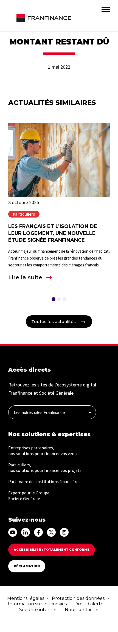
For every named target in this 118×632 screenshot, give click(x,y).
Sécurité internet (38, 609)
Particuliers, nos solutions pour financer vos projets (45, 467)
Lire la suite (25, 277)
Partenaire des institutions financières (44, 481)
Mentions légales (25, 598)
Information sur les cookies (37, 603)
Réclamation (27, 566)
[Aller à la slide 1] (53, 299)
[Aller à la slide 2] (59, 299)
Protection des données (78, 598)
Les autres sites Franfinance (39, 412)
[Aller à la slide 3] (64, 299)
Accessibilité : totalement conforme (51, 550)
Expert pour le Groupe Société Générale (28, 495)
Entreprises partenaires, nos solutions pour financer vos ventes (44, 450)
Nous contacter (82, 609)
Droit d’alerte (88, 603)
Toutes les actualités (53, 321)
